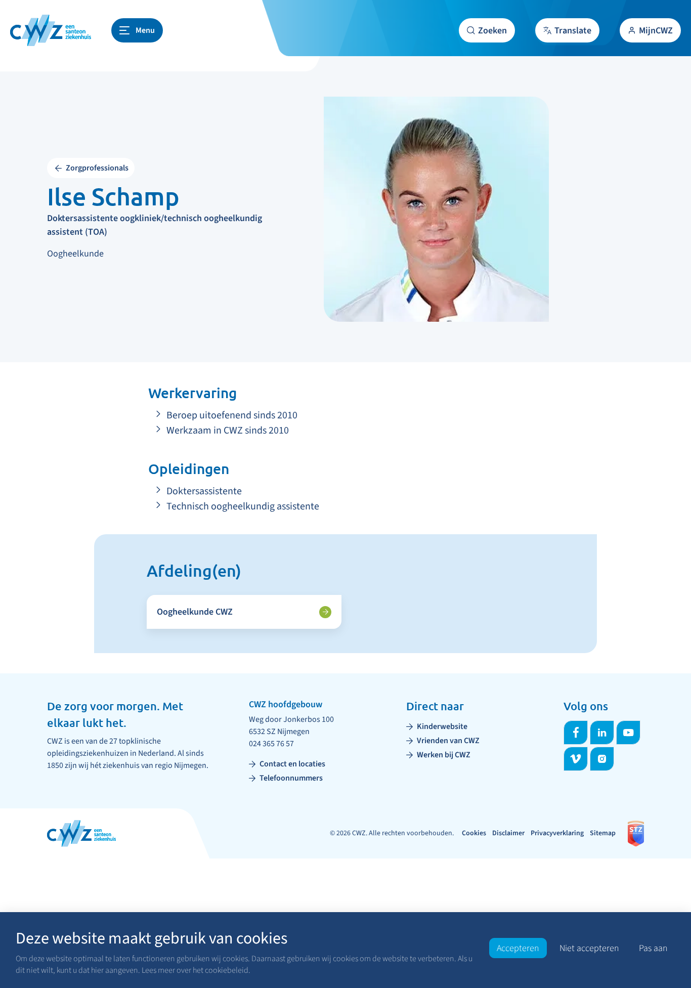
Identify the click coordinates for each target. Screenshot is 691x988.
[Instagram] (602, 759)
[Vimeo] (576, 759)
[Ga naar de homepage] (50, 30)
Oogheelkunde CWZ (195, 612)
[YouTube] (628, 732)
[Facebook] (576, 732)
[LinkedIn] (602, 732)
